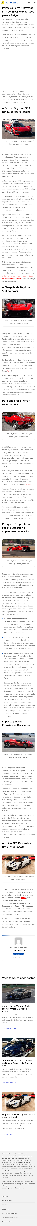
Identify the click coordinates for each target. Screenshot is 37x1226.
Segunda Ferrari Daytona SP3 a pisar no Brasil (18, 1115)
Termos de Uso (7, 1200)
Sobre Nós (5, 1196)
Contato (4, 1205)
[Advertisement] (18, 70)
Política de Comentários (10, 1217)
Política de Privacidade (9, 1213)
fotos (9, 371)
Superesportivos (18, 954)
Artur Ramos (18, 950)
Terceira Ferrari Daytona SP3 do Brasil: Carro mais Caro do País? (17, 1063)
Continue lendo (7, 1028)
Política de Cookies (8, 1222)
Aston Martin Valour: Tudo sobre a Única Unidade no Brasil (16, 1009)
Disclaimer (5, 1209)
